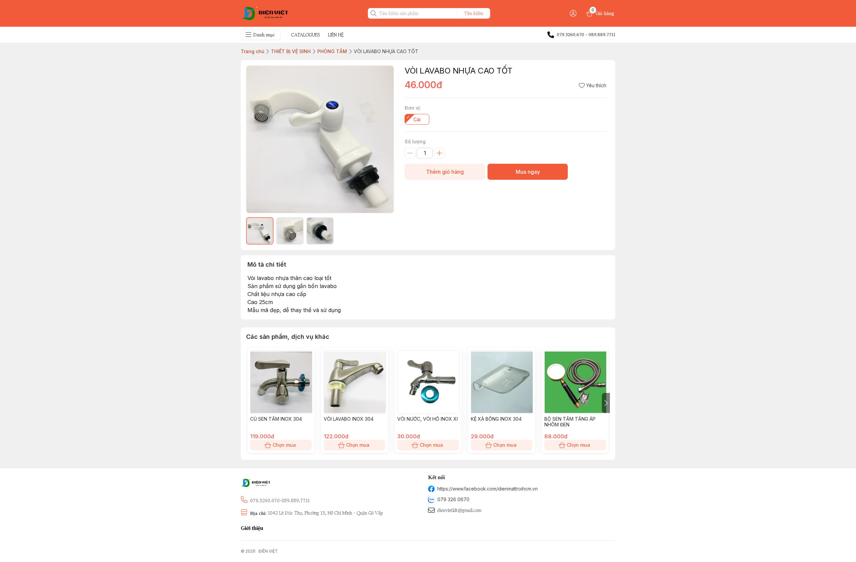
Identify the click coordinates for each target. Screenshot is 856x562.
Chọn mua (284, 445)
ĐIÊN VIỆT (268, 551)
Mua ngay (528, 171)
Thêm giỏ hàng (445, 171)
